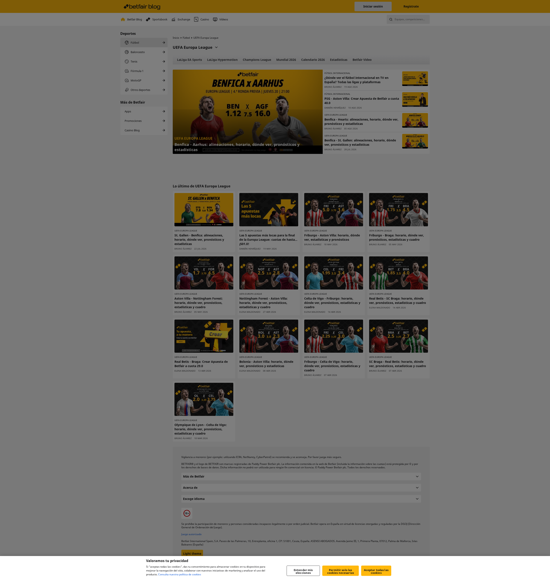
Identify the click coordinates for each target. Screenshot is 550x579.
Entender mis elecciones (303, 571)
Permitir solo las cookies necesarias (340, 571)
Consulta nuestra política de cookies (179, 574)
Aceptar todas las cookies (376, 571)
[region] (275, 567)
